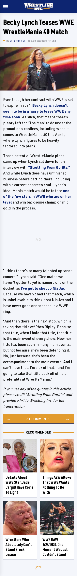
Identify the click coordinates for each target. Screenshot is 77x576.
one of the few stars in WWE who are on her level (37, 196)
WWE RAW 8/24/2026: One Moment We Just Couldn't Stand (55, 547)
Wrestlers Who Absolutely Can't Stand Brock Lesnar (19, 547)
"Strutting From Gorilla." (49, 167)
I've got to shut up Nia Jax (43, 288)
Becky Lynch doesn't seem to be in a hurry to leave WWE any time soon (37, 111)
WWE (72, 87)
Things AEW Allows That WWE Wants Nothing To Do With (56, 485)
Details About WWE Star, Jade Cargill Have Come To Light (19, 485)
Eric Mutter (17, 40)
